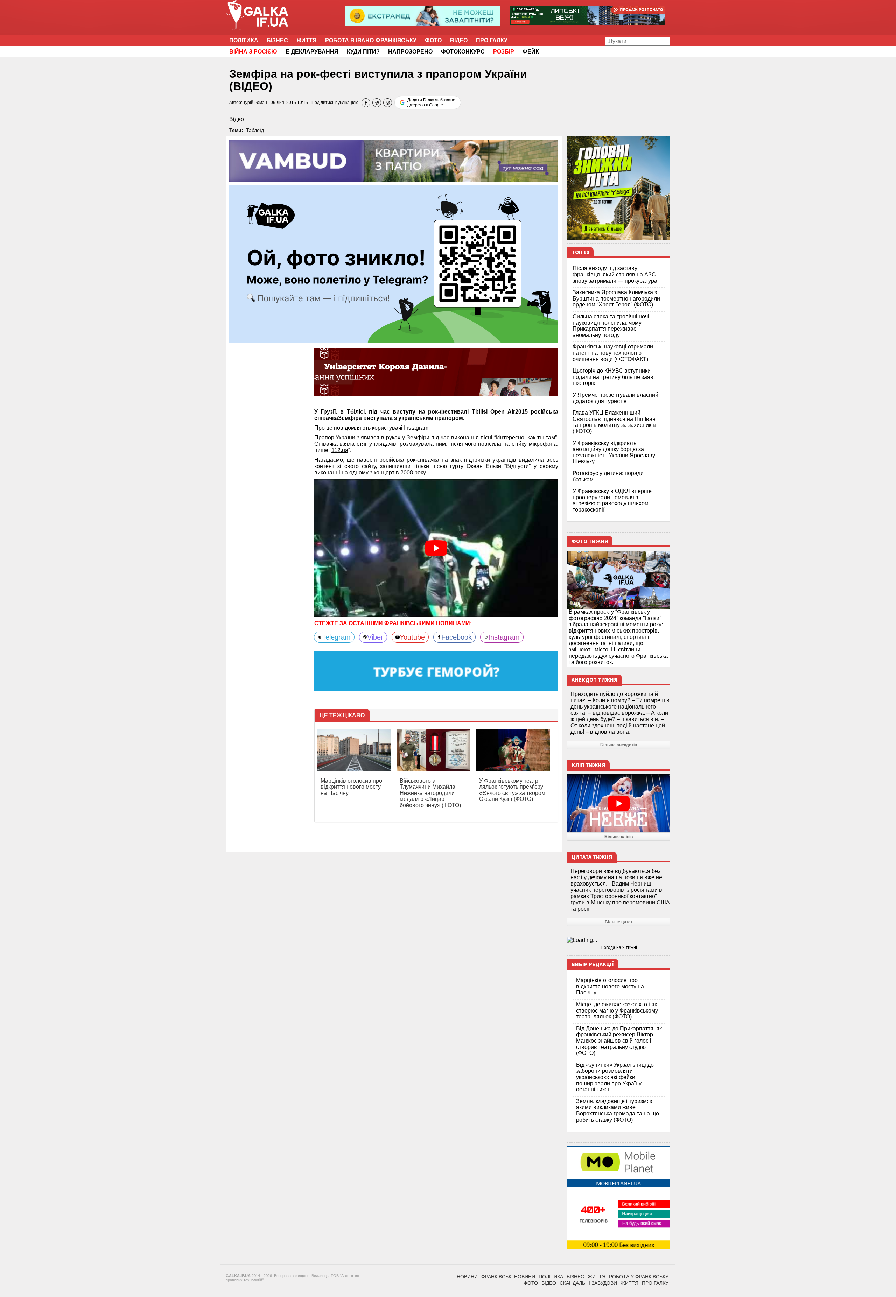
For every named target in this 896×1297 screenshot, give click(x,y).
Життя (306, 40)
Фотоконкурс (463, 52)
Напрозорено (410, 52)
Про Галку (491, 40)
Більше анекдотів (618, 744)
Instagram (504, 637)
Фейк (531, 52)
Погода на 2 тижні (619, 947)
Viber (375, 637)
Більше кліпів (618, 836)
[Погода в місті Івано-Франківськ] (618, 940)
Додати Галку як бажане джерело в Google (431, 102)
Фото (433, 40)
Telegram (336, 637)
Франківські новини (508, 1277)
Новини (467, 1277)
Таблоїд (255, 130)
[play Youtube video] (436, 547)
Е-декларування (312, 52)
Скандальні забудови (588, 1283)
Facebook (456, 637)
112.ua (339, 450)
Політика (243, 40)
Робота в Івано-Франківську (370, 40)
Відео (459, 40)
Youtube (412, 637)
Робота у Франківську (638, 1277)
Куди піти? (363, 52)
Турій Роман (255, 102)
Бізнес (277, 40)
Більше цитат (619, 921)
